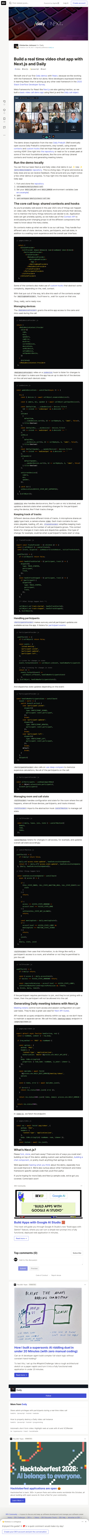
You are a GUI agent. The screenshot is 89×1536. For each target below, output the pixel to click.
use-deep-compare (55, 767)
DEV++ (29, 1517)
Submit (23, 1268)
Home (10, 1517)
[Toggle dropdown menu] (81, 1186)
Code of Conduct (42, 1275)
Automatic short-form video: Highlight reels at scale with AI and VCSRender (41, 1429)
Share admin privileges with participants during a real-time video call (38, 1411)
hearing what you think (39, 1165)
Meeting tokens (21, 1008)
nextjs (25, 69)
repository (28, 170)
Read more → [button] (21, 1238)
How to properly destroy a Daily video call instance (31, 1420)
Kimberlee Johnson (28, 45)
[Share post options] (4, 135)
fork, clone (25, 1154)
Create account (79, 3)
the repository (47, 151)
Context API (69, 217)
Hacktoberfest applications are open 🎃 (35, 1488)
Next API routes (62, 1011)
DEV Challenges (19, 1517)
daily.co (51, 47)
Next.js (46, 89)
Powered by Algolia (50, 3)
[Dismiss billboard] (85, 1521)
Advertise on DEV (74, 1517)
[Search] (10, 3)
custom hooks (33, 148)
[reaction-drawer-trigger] (4, 102)
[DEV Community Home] (3, 3)
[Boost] (4, 127)
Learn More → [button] (18, 1500)
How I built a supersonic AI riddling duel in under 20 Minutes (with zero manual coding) (46, 1349)
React (55, 76)
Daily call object (71, 92)
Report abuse (56, 1275)
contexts (18, 148)
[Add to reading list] (4, 119)
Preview (34, 1268)
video (17, 69)
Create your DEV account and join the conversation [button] (25, 1532)
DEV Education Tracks (49, 1517)
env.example (22, 192)
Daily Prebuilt (59, 143)
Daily (42, 45)
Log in (65, 3)
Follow (48, 1396)
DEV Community (11, 1514)
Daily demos (41, 76)
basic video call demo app (32, 92)
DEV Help (62, 1517)
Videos (36, 1517)
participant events (57, 625)
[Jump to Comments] (4, 111)
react (43, 69)
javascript (34, 69)
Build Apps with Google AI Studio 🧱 (39, 1222)
